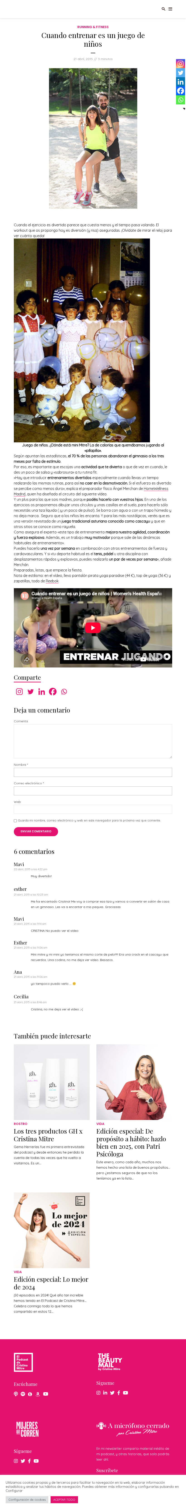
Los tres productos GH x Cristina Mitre (48, 1135)
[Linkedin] (42, 691)
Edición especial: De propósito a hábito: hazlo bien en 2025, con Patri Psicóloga (131, 1142)
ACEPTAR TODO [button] (64, 1499)
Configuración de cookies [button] (27, 1499)
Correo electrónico (29, 783)
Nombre (21, 765)
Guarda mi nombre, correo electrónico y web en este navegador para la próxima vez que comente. (89, 820)
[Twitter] (30, 691)
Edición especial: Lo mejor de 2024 (51, 1283)
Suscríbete (107, 1470)
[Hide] (184, 109)
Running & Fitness (93, 27)
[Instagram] (19, 691)
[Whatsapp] (64, 691)
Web (17, 802)
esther (20, 889)
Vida (100, 1124)
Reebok (52, 581)
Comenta (21, 721)
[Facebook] (53, 691)
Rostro (20, 1124)
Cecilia (21, 996)
